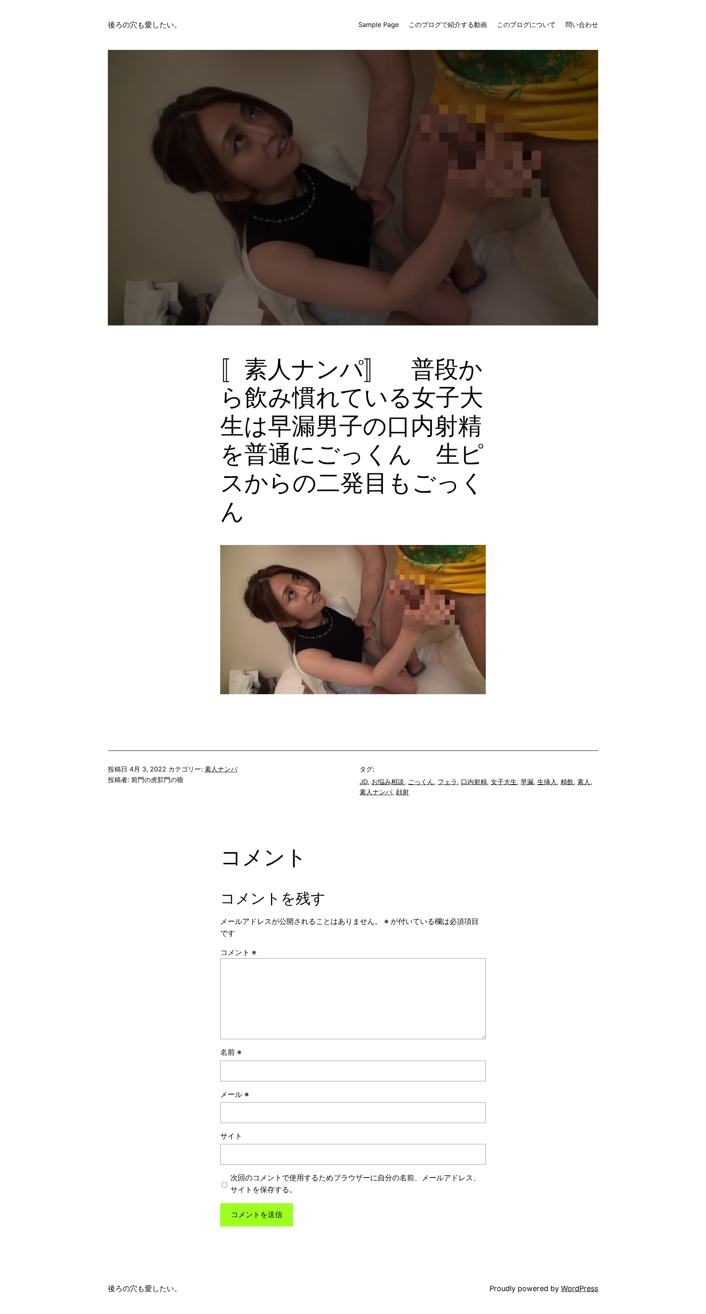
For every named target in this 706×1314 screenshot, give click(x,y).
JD (364, 782)
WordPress (579, 1288)
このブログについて (526, 24)
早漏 (527, 782)
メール (234, 1094)
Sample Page (378, 24)
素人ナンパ (221, 769)
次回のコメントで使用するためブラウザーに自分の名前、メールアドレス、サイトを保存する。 (355, 1183)
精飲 (567, 782)
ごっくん (421, 782)
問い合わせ (581, 24)
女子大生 (504, 782)
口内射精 (474, 782)
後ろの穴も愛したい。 (144, 24)
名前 (230, 1052)
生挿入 (547, 782)
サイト (231, 1136)
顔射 (402, 792)
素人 (583, 782)
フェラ (447, 782)
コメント (238, 952)
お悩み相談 (387, 782)
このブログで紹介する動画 (448, 24)
